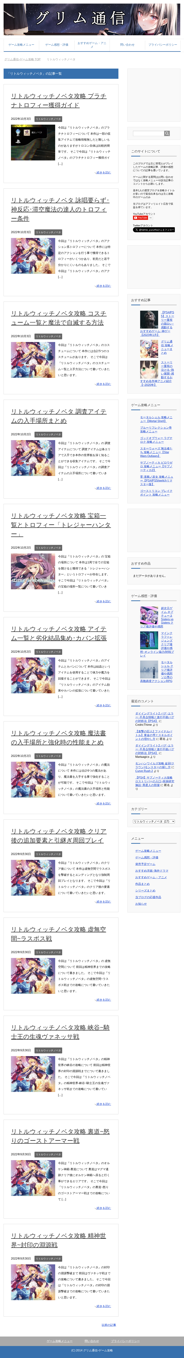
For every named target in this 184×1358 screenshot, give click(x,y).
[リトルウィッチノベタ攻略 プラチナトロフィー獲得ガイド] (33, 157)
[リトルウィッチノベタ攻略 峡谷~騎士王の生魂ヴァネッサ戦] (33, 1088)
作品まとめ (142, 883)
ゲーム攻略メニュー (21, 44)
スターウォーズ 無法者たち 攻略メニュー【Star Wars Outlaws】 (156, 452)
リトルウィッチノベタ (48, 118)
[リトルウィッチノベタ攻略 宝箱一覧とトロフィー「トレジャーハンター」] (33, 586)
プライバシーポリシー (162, 44)
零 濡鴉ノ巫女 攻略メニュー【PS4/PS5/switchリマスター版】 (156, 480)
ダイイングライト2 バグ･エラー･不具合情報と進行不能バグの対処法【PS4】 (154, 717)
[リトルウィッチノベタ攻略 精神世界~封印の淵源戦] (33, 1297)
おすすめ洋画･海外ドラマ (151, 870)
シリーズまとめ (145, 890)
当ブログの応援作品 (148, 897)
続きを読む (104, 172)
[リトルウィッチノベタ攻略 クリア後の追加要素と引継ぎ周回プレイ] (33, 892)
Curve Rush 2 (144, 770)
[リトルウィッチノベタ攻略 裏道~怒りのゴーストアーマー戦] (33, 1192)
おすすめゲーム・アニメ (92, 45)
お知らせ (141, 903)
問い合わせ (127, 44)
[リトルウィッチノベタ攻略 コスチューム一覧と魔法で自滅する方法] (33, 374)
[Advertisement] (158, 94)
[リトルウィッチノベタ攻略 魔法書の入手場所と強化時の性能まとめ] (33, 794)
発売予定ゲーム (145, 864)
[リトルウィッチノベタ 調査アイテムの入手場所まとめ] (33, 473)
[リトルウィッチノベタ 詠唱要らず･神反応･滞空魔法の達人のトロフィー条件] (33, 270)
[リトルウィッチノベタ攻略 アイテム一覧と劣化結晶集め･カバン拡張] (33, 690)
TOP (24, 59)
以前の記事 (109, 1324)
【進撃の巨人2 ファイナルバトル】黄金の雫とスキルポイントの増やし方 (154, 735)
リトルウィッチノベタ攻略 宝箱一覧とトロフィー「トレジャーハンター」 (61, 524)
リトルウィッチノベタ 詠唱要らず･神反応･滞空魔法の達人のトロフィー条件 (60, 209)
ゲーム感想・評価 (56, 44)
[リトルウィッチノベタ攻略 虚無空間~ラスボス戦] (33, 990)
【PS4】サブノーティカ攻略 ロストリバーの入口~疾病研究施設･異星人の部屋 (154, 781)
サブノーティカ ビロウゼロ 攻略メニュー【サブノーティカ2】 (156, 466)
